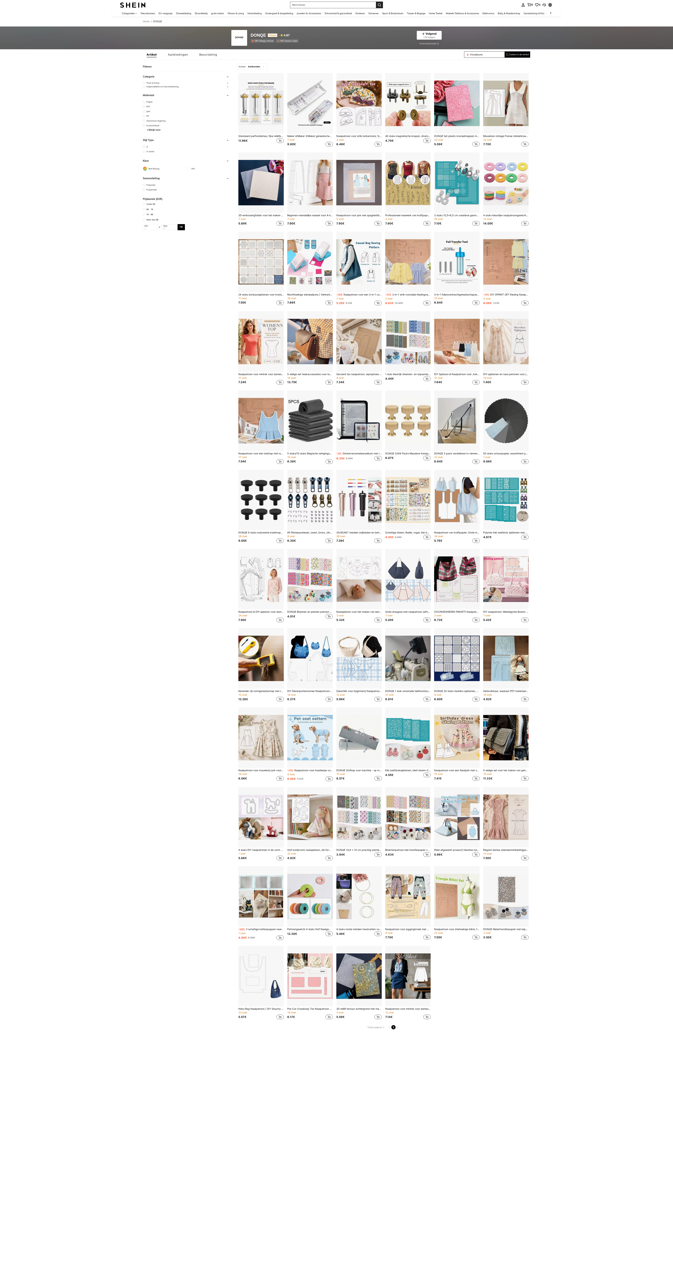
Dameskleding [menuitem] (183, 13)
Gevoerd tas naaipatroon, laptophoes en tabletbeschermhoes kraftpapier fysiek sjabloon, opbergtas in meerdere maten (359, 374)
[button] (544, 5)
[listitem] (263, 41)
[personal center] (523, 5)
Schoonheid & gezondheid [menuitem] (338, 13)
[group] (186, 83)
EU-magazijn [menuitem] (166, 13)
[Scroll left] (546, 13)
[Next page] (398, 1027)
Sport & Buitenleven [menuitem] (392, 13)
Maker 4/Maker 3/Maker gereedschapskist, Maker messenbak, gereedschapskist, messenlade (310, 136)
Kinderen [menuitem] (360, 13)
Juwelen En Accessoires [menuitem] (309, 13)
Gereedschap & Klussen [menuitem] (536, 13)
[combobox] (252, 66)
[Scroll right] (550, 13)
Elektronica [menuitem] (488, 13)
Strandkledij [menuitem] (201, 13)
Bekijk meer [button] (155, 130)
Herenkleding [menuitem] (254, 13)
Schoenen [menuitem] (373, 13)
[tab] (152, 54)
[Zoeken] (379, 5)
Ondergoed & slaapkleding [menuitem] (279, 13)
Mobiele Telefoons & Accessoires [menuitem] (462, 13)
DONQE (258, 35)
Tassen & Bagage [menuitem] (416, 13)
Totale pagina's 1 (375, 1027)
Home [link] (146, 21)
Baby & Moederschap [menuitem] (509, 13)
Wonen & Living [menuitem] (235, 13)
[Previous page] (389, 1027)
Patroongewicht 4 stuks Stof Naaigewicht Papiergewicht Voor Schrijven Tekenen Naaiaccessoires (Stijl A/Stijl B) (310, 929)
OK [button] (181, 227)
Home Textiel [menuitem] (435, 13)
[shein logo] (132, 5)
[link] (530, 5)
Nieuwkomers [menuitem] (148, 13)
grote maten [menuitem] (217, 13)
